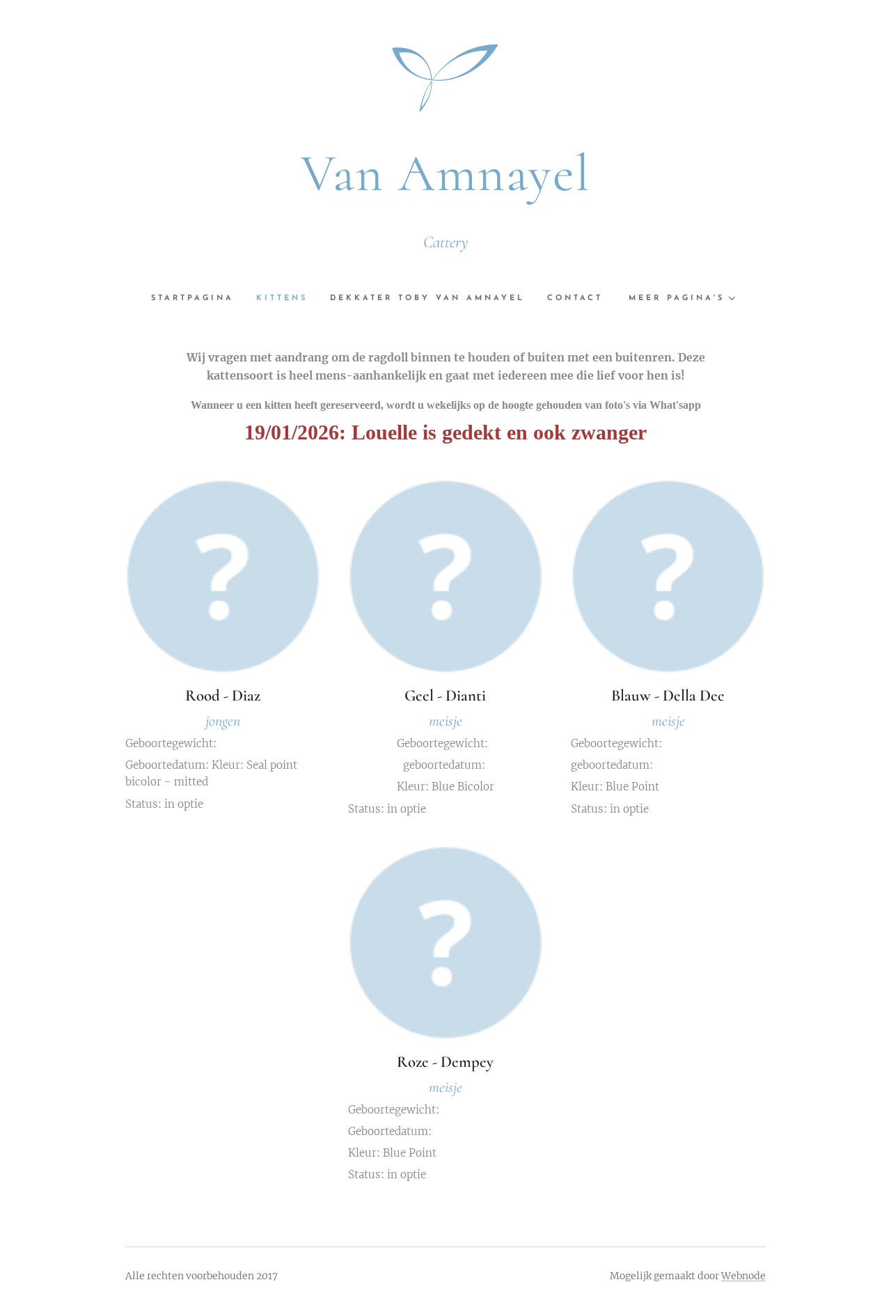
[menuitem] (198, 298)
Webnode (743, 1275)
